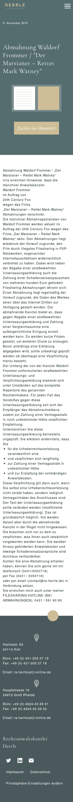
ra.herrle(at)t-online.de (32, 672)
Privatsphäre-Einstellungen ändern (34, 783)
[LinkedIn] (20, 760)
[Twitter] (8, 760)
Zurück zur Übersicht (36, 128)
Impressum (15, 771)
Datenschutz (40, 771)
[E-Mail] (31, 760)
